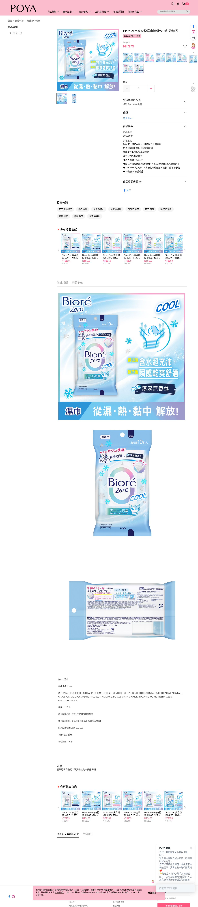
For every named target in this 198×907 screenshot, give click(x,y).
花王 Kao (127, 118)
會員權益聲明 (118, 902)
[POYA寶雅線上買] (25, 8)
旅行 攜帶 (82, 209)
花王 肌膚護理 (65, 209)
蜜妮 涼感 (63, 216)
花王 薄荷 (149, 209)
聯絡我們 (116, 906)
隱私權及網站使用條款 (78, 906)
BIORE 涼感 (165, 209)
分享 (129, 190)
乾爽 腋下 (78, 216)
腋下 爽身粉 (94, 216)
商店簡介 (72, 902)
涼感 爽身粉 (116, 209)
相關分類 (62, 202)
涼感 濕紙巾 (98, 209)
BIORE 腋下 (133, 209)
